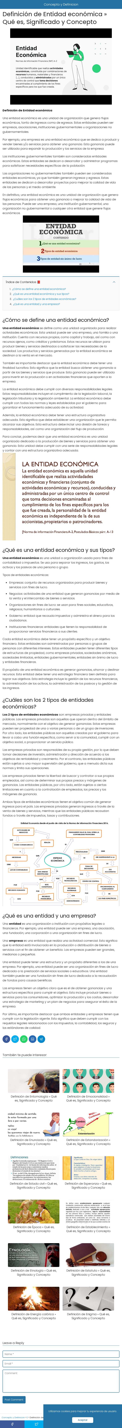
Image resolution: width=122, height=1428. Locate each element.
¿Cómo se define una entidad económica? (39, 289)
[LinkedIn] (32, 1039)
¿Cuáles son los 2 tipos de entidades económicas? (44, 299)
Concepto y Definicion (61, 4)
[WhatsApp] (24, 1039)
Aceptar (83, 1420)
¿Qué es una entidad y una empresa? (36, 304)
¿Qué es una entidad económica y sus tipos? (41, 294)
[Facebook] (6, 1039)
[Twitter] (15, 1039)
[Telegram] (41, 1039)
